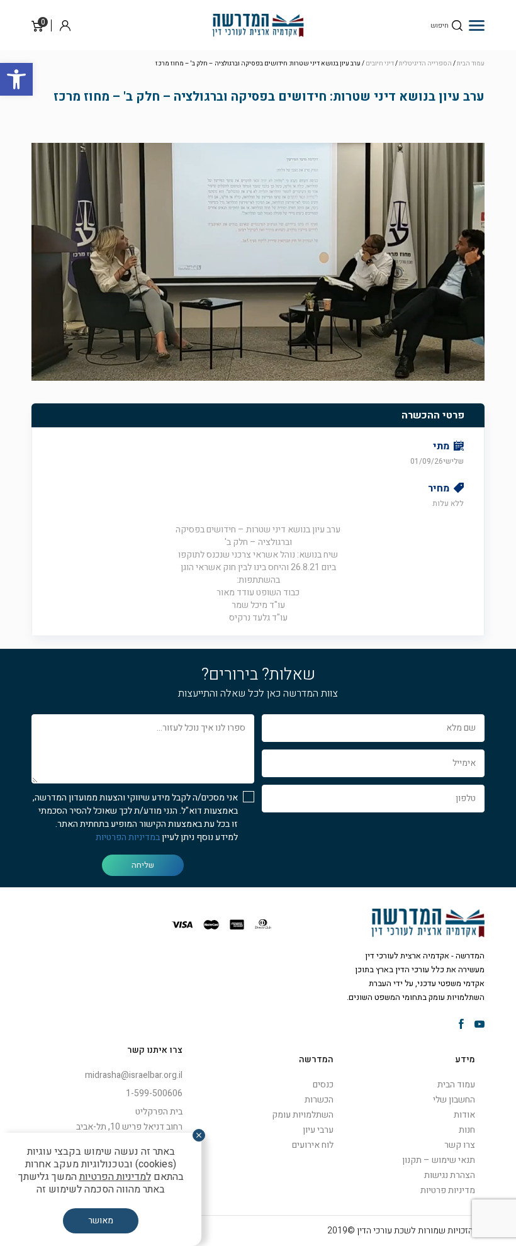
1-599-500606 (154, 1093)
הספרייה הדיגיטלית (425, 63)
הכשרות (319, 1099)
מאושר (100, 1220)
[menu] (477, 25)
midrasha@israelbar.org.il (133, 1075)
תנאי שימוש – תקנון (438, 1160)
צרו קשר (459, 1145)
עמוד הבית (471, 63)
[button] (16, 79)
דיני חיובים (380, 63)
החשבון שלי (454, 1099)
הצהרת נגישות (449, 1175)
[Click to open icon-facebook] (461, 1025)
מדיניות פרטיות (447, 1190)
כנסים (323, 1084)
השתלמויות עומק (303, 1114)
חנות (467, 1130)
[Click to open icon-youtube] (479, 1025)
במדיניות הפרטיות (128, 837)
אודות (464, 1114)
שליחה (143, 865)
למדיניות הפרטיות (115, 1176)
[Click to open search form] (457, 25)
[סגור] (199, 1135)
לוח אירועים (313, 1145)
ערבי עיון (318, 1130)
